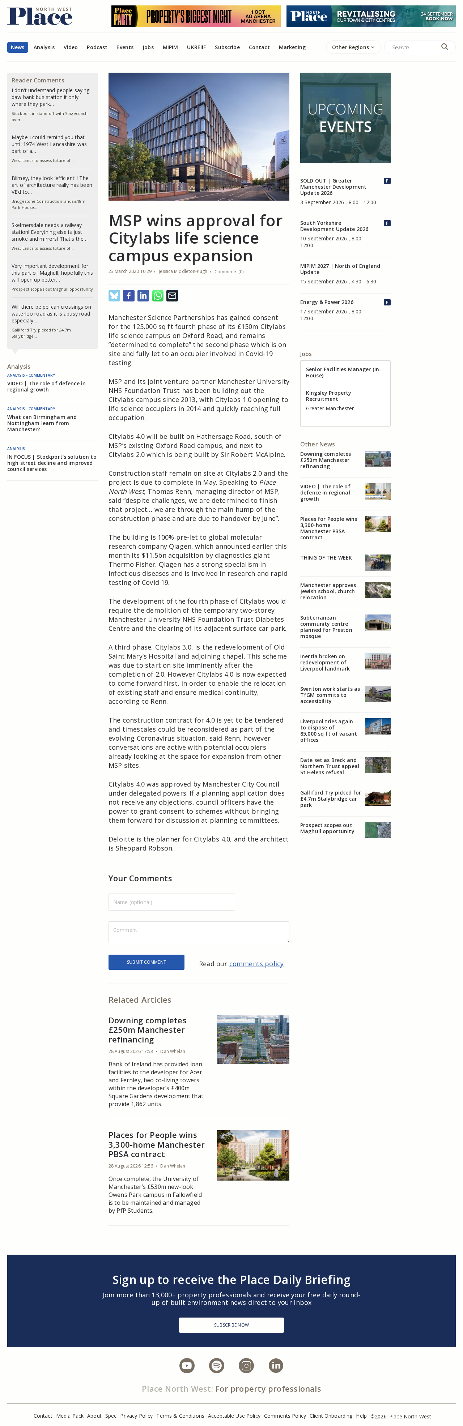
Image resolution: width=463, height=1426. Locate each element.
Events (124, 47)
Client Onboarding (331, 1415)
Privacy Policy (136, 1415)
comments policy (256, 963)
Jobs (148, 47)
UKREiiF (196, 47)
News (18, 47)
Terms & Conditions (180, 1415)
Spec (111, 1415)
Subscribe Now (231, 1325)
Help (361, 1415)
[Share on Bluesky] (114, 296)
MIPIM (170, 47)
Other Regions (350, 47)
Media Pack (70, 1415)
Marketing (292, 47)
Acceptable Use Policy (234, 1415)
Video (71, 47)
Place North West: (177, 1388)
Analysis (44, 47)
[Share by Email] (172, 296)
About (94, 1415)
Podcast (97, 47)
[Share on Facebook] (129, 296)
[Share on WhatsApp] (157, 296)
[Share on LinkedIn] (143, 296)
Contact (259, 47)
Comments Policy (285, 1415)
